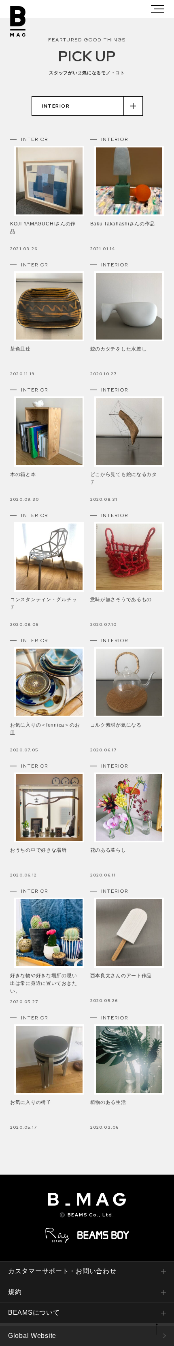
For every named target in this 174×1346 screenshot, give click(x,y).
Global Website (32, 1335)
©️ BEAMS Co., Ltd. (87, 1215)
